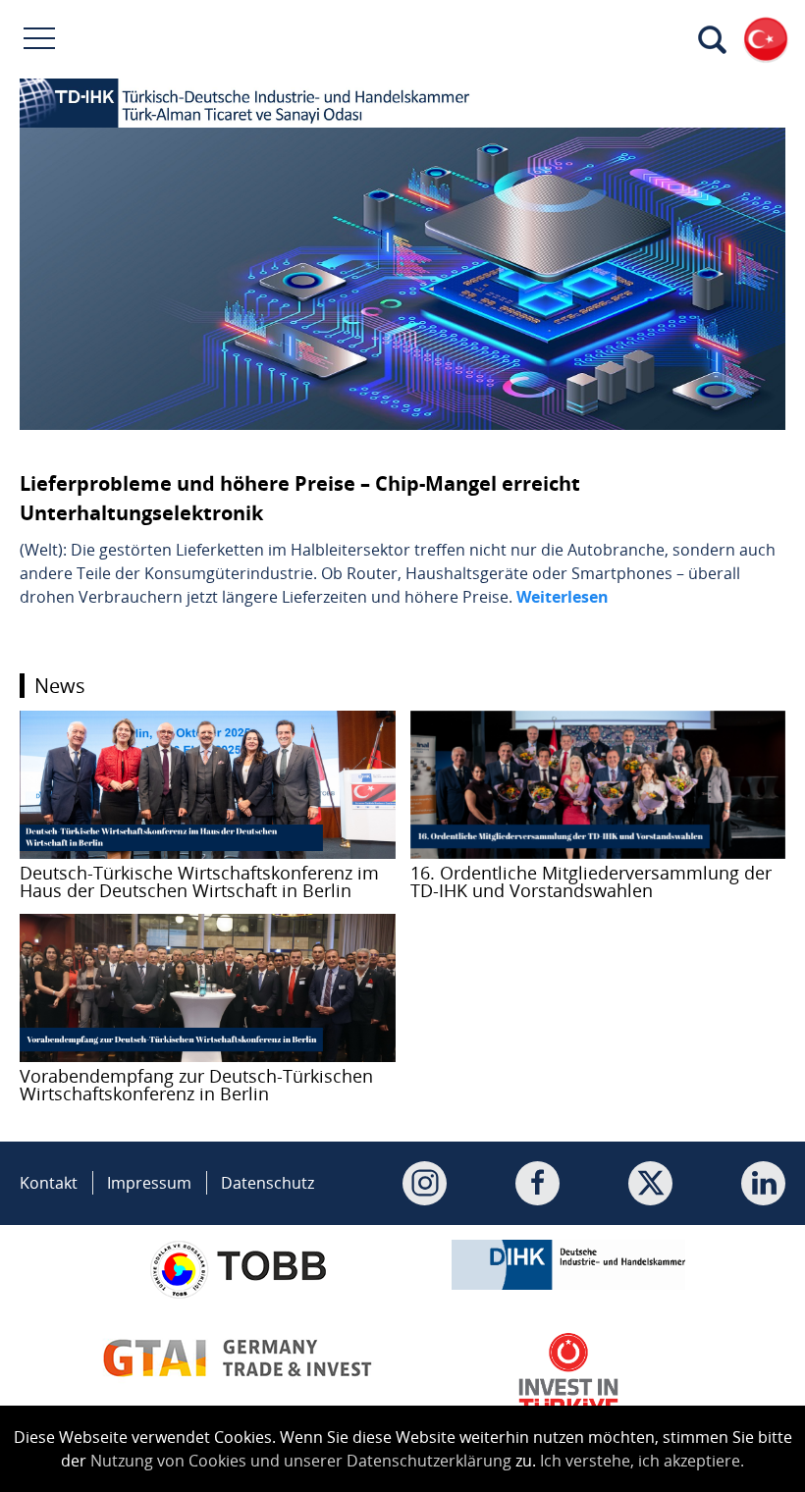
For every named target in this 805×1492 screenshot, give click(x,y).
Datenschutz (267, 1183)
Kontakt (49, 1183)
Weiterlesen (562, 597)
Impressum (149, 1183)
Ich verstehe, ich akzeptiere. (642, 1460)
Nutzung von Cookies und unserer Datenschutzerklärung (300, 1460)
